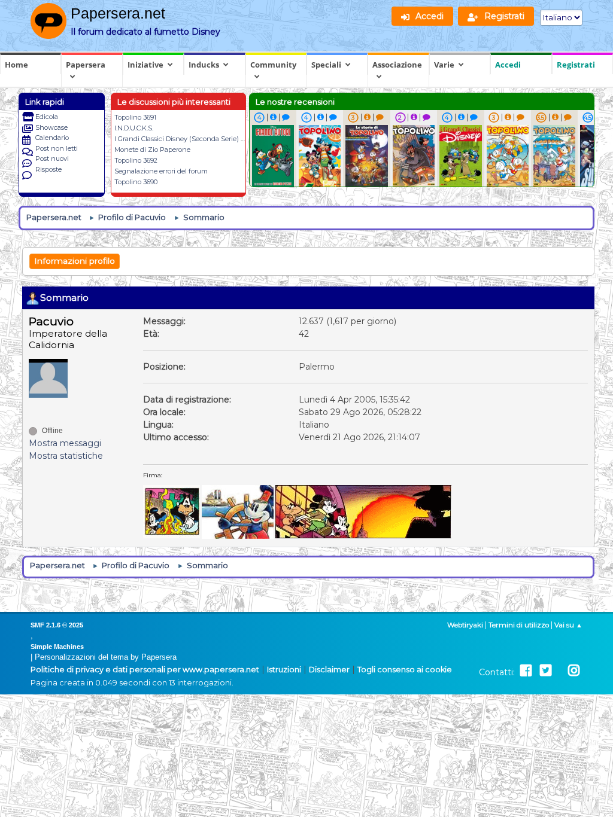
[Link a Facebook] (526, 671)
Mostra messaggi (65, 443)
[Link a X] (545, 671)
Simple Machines (57, 646)
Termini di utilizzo (518, 625)
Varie (444, 64)
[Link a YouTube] (560, 671)
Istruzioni (284, 669)
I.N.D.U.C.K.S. (133, 128)
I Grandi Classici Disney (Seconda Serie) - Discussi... (194, 139)
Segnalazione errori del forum (161, 171)
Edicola (46, 116)
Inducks (204, 64)
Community (273, 64)
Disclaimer (329, 669)
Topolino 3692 (135, 160)
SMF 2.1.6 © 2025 (57, 625)
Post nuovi (52, 158)
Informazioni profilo (74, 261)
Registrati (576, 64)
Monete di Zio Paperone (152, 149)
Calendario (52, 137)
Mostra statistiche (66, 455)
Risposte (48, 169)
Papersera (85, 64)
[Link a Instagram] (573, 671)
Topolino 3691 (135, 117)
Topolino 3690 (135, 182)
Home (16, 64)
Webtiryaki (465, 625)
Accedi (508, 64)
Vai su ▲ (568, 625)
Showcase (51, 127)
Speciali (326, 64)
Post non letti (56, 148)
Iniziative (145, 64)
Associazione (397, 64)
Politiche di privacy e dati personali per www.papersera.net (145, 669)
